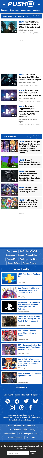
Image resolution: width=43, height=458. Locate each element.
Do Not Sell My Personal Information (21, 420)
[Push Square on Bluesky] (35, 402)
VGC (37, 434)
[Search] (39, 4)
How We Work (31, 251)
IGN (20, 434)
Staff (22, 251)
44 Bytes (25, 418)
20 (15, 166)
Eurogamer (28, 434)
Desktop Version (29, 263)
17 (15, 207)
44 (14, 100)
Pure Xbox (31, 426)
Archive (34, 259)
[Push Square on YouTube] (17, 402)
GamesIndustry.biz (15, 438)
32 (14, 31)
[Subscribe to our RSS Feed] (8, 402)
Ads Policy (24, 259)
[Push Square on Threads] (21, 408)
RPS (33, 438)
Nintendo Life (19, 426)
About (15, 251)
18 (15, 115)
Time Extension (14, 430)
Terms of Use (12, 259)
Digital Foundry (29, 430)
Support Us (10, 255)
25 (14, 84)
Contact (21, 255)
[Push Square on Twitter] (26, 402)
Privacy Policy (31, 255)
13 (15, 180)
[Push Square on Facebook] (31, 408)
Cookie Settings (14, 263)
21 (15, 194)
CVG (27, 438)
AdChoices (35, 418)
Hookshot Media (19, 415)
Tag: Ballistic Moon (13, 16)
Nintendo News (10, 434)
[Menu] (4, 4)
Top (8, 251)
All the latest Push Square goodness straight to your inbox (21, 447)
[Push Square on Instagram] (12, 408)
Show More (21, 388)
